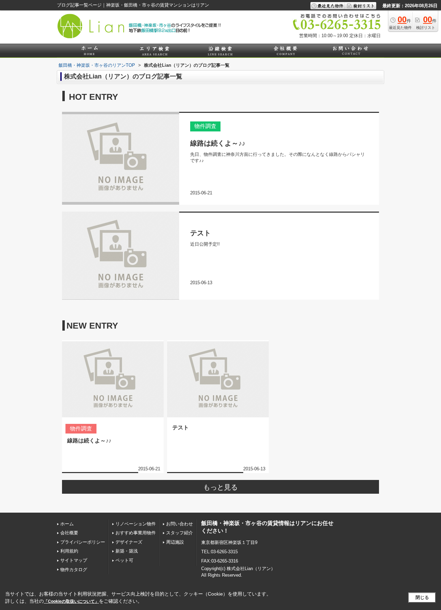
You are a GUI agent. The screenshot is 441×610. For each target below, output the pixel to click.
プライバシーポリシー (82, 542)
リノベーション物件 (135, 523)
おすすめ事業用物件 (135, 532)
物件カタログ (73, 569)
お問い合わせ (179, 523)
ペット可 (124, 560)
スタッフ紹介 (179, 532)
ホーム (67, 523)
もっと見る (220, 487)
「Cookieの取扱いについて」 (71, 601)
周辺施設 (175, 542)
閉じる (422, 597)
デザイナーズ (128, 542)
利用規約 (69, 551)
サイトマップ (73, 560)
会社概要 (69, 532)
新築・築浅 (126, 551)
